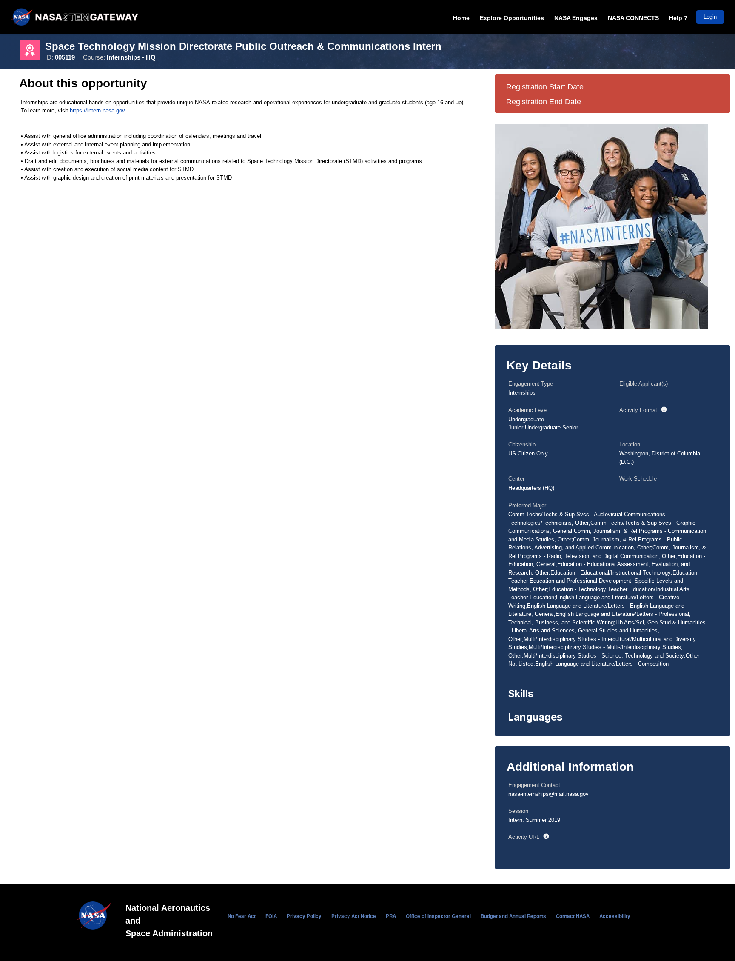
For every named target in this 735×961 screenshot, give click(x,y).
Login (710, 17)
